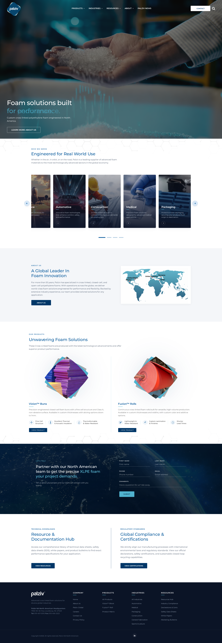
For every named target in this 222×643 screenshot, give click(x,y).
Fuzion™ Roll (107, 607)
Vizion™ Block (108, 603)
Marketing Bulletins (169, 620)
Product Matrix (108, 612)
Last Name (159, 461)
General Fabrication (140, 620)
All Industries (137, 599)
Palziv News (144, 8)
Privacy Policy (78, 620)
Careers (76, 612)
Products (77, 8)
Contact (201, 9)
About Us (41, 303)
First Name (124, 461)
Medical (135, 607)
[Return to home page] (14, 9)
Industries (94, 8)
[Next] (195, 203)
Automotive (136, 603)
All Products (107, 599)
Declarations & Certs (169, 607)
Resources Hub (167, 599)
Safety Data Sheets (168, 612)
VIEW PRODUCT (38, 430)
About (128, 8)
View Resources (43, 566)
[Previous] (27, 203)
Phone (122, 471)
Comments (124, 481)
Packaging (136, 612)
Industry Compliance (169, 603)
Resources (113, 8)
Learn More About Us (23, 130)
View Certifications (134, 566)
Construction (137, 616)
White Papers (166, 616)
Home (75, 599)
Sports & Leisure (138, 624)
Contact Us (77, 616)
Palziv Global (78, 607)
